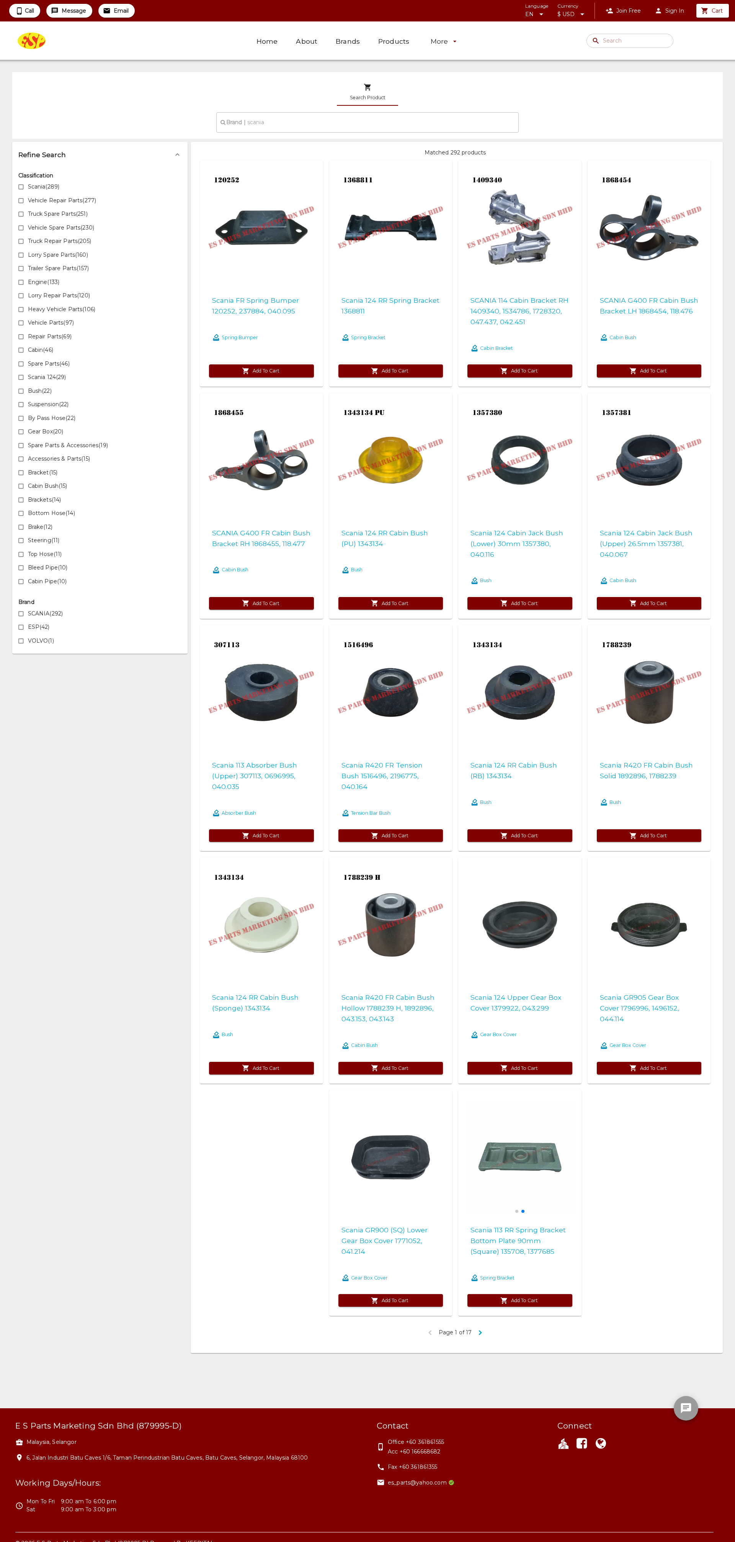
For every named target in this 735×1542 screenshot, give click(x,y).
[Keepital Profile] (563, 1443)
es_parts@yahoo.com (417, 1482)
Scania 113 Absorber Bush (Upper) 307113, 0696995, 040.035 (254, 776)
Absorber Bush (239, 813)
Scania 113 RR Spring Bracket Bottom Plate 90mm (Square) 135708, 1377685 (518, 1240)
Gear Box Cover (498, 1034)
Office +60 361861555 (416, 1442)
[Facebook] (581, 1444)
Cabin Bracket (496, 348)
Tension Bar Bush (370, 813)
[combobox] (367, 122)
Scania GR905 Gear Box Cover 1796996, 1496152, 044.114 (639, 1008)
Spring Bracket (368, 337)
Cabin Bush (622, 337)
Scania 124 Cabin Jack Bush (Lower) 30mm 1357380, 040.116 (516, 543)
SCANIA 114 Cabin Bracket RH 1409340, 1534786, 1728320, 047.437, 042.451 (519, 311)
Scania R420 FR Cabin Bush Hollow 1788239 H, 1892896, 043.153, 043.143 (387, 1008)
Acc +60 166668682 (414, 1451)
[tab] (367, 92)
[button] (100, 155)
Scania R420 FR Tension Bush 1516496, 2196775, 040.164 (382, 776)
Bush (357, 570)
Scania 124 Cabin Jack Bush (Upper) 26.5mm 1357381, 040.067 (646, 543)
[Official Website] (601, 1444)
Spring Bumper (240, 337)
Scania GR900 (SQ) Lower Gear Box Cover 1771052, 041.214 (384, 1240)
